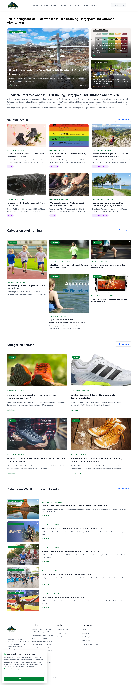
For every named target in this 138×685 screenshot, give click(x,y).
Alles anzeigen (123, 119)
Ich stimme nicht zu (24, 674)
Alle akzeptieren (24, 679)
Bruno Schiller (11, 150)
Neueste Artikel (37, 5)
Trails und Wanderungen (90, 5)
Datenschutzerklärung (11, 669)
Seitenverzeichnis (85, 677)
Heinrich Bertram (97, 150)
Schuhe (46, 5)
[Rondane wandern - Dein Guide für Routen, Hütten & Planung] (48, 58)
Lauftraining (53, 5)
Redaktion (61, 625)
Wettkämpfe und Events (65, 5)
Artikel (35, 625)
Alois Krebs (10, 199)
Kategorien (87, 625)
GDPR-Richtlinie (57, 677)
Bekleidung (77, 5)
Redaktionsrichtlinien (71, 677)
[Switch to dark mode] (129, 5)
